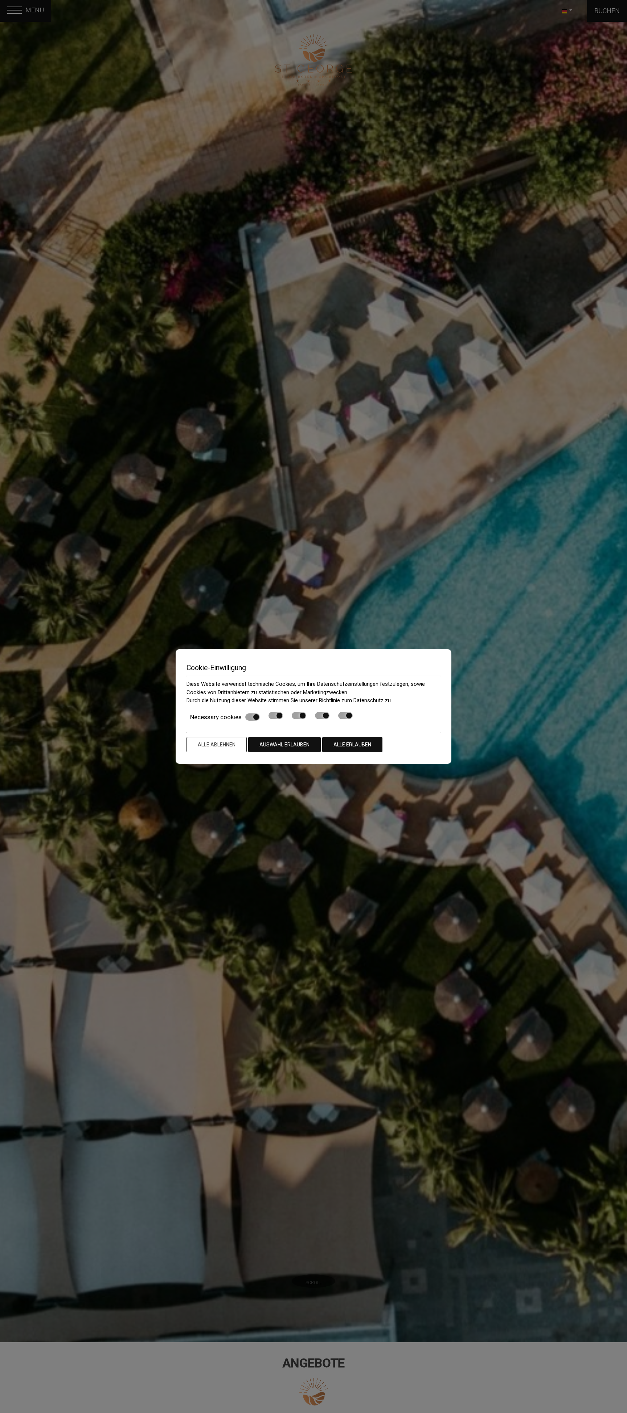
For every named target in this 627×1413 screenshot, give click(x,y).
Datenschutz (368, 700)
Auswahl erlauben (284, 745)
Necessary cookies (216, 717)
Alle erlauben (352, 745)
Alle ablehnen (216, 745)
